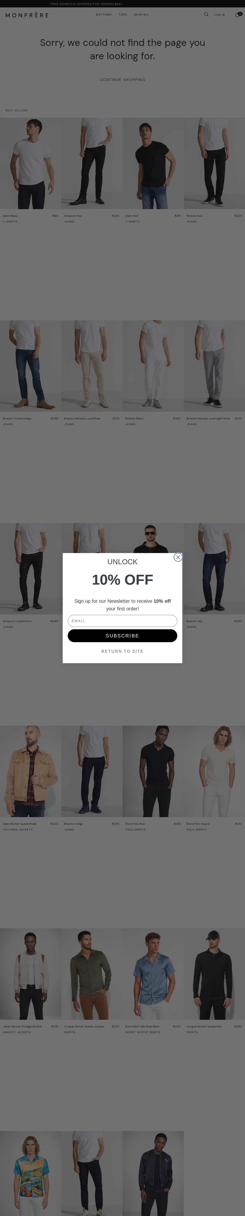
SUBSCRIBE (122, 635)
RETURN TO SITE (122, 651)
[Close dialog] (178, 557)
